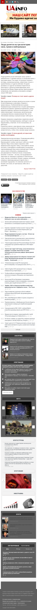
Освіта (16, 593)
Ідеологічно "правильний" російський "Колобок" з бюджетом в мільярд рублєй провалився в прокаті (21, 533)
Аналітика (18, 336)
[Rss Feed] (7, 2)
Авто (19, 593)
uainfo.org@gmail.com (22, 605)
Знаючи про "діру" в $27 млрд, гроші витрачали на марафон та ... (9, 35)
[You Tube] (15, 2)
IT (21, 593)
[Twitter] (12, 2)
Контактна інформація (11, 605)
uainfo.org (19, 601)
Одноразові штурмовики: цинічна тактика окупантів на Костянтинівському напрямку (21, 518)
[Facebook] (9, 2)
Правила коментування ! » (29, 213)
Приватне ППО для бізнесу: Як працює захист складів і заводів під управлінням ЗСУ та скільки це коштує (22, 348)
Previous (1, 31)
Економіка (27, 591)
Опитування (18, 362)
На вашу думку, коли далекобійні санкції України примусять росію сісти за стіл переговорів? (17, 366)
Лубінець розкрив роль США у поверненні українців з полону (18, 563)
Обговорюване (13, 546)
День (7, 549)
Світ (31, 591)
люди (9, 179)
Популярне (25, 546)
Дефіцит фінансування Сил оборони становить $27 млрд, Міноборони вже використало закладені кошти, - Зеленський (20, 258)
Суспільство (21, 591)
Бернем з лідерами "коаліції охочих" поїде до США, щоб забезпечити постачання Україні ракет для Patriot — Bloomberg (19, 229)
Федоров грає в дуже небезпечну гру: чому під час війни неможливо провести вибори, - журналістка (22, 341)
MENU (3, 2)
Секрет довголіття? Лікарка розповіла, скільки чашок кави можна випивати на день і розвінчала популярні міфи (20, 324)
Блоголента (17, 595)
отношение (4, 179)
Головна (4, 591)
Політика (16, 591)
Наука (8, 593)
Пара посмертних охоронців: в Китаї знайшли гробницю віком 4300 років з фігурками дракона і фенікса (19, 293)
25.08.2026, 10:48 (9, 460)
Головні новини (10, 591)
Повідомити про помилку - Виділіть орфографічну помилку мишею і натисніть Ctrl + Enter (17, 175)
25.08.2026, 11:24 (9, 446)
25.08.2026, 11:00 (9, 455)
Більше (18, 329)
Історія (12, 593)
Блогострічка (18, 440)
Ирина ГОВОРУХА (29, 169)
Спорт (29, 593)
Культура (5, 593)
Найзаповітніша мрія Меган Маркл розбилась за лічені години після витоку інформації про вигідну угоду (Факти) (19, 464)
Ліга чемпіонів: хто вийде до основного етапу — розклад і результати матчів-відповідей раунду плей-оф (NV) (20, 448)
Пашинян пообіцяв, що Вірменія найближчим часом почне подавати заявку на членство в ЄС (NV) (18, 453)
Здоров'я (25, 593)
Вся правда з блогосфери (7, 42)
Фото (18, 399)
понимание (14, 179)
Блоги (18, 514)
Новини (18, 215)
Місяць (18, 549)
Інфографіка (18, 493)
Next (35, 31)
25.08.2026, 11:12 (9, 451)
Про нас (4, 605)
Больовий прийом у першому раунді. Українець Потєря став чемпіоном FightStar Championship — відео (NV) (19, 458)
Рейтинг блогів (24, 595)
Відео (4, 595)
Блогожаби (18, 471)
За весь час (29, 549)
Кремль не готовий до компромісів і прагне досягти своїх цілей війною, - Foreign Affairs (21, 354)
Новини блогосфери (19, 42)
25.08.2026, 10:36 (9, 466)
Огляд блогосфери (10, 595)
